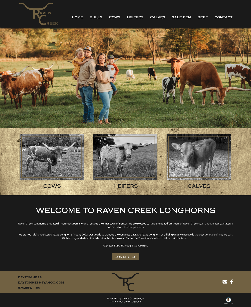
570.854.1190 (29, 287)
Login (141, 298)
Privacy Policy (114, 298)
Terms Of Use (130, 298)
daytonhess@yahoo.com (41, 282)
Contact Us (126, 257)
